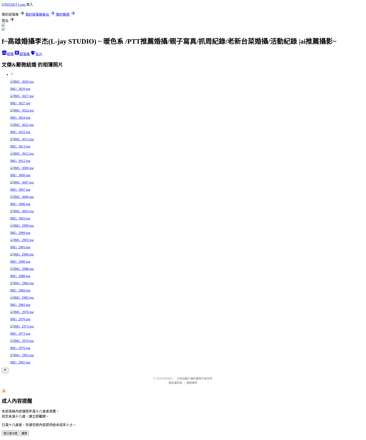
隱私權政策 (175, 382)
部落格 (24, 54)
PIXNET (168, 378)
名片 (39, 54)
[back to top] (5, 370)
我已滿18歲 (10, 433)
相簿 (10, 54)
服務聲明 (191, 382)
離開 (24, 433)
